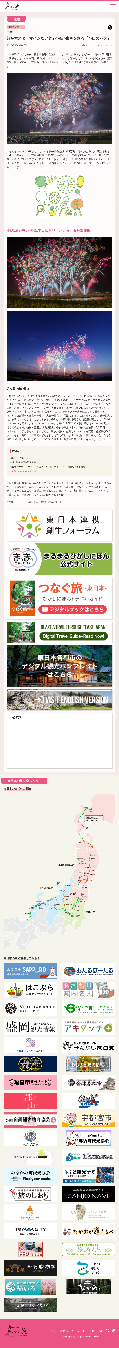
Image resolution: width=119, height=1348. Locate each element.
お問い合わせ (96, 1331)
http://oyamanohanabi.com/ (23, 471)
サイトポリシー (79, 1331)
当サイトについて (60, 1331)
